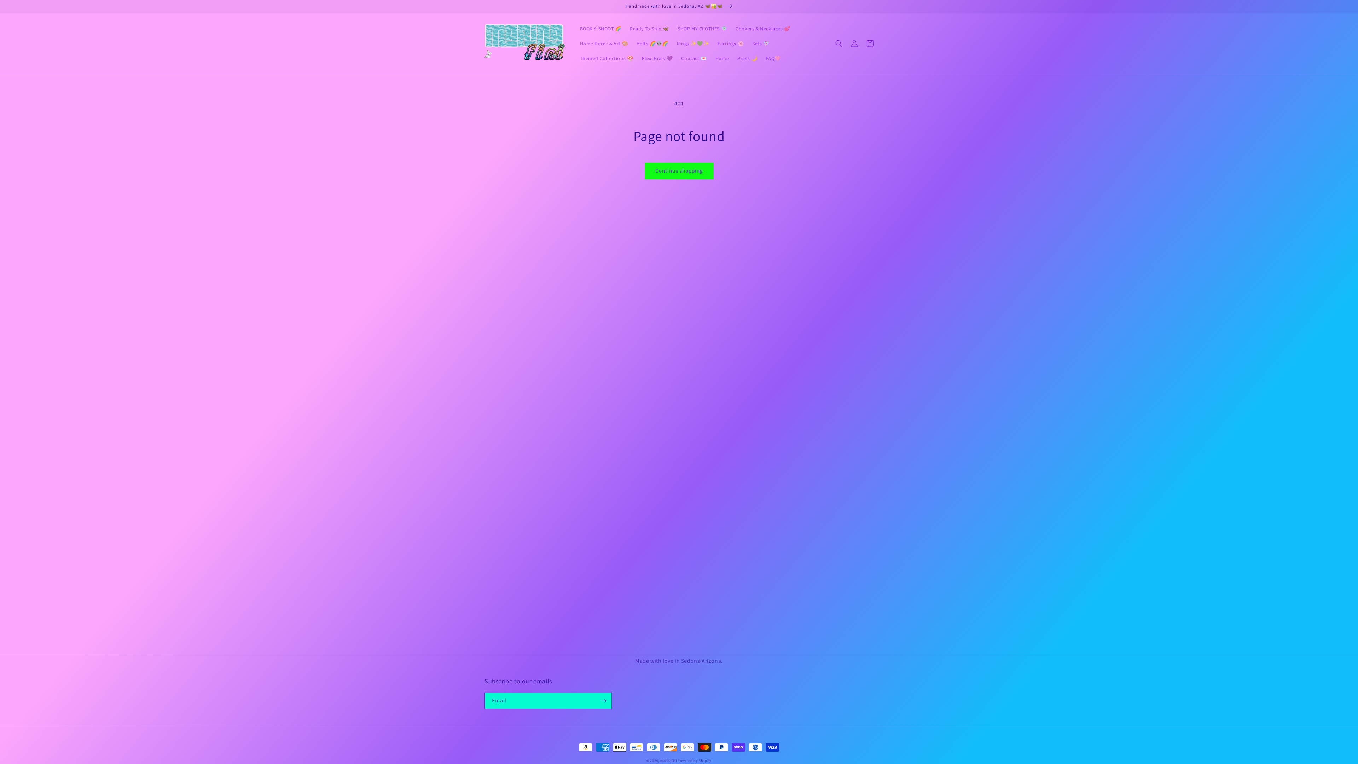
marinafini (668, 760)
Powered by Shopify (695, 760)
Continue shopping (679, 170)
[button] (839, 43)
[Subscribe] (603, 701)
